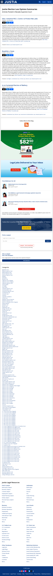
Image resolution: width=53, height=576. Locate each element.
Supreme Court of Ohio (7, 399)
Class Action (4, 287)
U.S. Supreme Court (6, 445)
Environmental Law (6, 310)
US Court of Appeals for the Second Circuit (11, 455)
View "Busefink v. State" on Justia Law (24, 75)
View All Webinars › (26, 209)
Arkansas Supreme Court (7, 275)
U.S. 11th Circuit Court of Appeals (9, 412)
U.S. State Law (30, 525)
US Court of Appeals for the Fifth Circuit (10, 450)
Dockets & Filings (6, 539)
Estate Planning (30, 495)
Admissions (29, 509)
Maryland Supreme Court (7, 344)
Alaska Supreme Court (6, 272)
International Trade (7, 515)
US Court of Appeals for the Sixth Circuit (10, 458)
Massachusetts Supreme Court (8, 345)
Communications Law (6, 290)
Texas (27, 539)
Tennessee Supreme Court (7, 406)
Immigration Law (5, 326)
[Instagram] (25, 571)
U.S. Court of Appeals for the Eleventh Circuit (11, 428)
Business (4, 505)
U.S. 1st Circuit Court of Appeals (8, 414)
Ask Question (26, 260)
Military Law (4, 349)
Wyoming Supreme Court (7, 473)
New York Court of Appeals (8, 364)
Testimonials (29, 559)
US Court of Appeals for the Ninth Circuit (10, 454)
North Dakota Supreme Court (8, 368)
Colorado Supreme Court (7, 288)
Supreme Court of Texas (7, 401)
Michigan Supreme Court (7, 348)
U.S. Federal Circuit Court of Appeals (9, 443)
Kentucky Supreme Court (7, 333)
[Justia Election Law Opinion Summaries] (11, 2)
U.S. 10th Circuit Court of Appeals (9, 411)
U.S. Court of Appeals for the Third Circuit (10, 441)
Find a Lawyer (6, 235)
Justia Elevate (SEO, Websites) (33, 553)
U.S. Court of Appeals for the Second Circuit (11, 435)
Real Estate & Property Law (8, 379)
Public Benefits (5, 377)
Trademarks (5, 557)
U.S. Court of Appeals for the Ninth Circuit (10, 434)
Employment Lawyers (7, 493)
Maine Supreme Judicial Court (8, 341)
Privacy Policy (37, 573)
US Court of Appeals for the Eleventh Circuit (11, 449)
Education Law (5, 304)
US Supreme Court (6, 462)
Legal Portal (13, 573)
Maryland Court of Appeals (7, 342)
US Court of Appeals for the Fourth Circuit (11, 453)
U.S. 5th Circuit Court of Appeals (8, 419)
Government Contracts (7, 318)
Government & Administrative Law (28, 114)
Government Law (5, 319)
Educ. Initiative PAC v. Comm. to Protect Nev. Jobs (20, 19)
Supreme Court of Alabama (8, 384)
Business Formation (7, 507)
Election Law (9, 44)
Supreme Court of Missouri (7, 395)
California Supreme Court (7, 283)
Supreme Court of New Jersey (8, 397)
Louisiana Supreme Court (7, 338)
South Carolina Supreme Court (8, 381)
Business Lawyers (6, 489)
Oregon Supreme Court (7, 372)
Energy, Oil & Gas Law (6, 308)
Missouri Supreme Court (7, 353)
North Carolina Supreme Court (8, 366)
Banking (3, 276)
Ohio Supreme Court (6, 369)
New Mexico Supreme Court (8, 362)
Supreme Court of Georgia (7, 388)
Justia (28, 568)
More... (3, 502)
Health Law (4, 322)
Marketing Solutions (32, 545)
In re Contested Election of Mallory (14, 85)
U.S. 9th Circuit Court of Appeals (8, 424)
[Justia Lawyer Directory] (33, 571)
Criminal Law (22, 78)
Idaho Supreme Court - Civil (8, 323)
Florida (28, 535)
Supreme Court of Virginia (7, 403)
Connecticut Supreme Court (8, 291)
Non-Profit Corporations (7, 365)
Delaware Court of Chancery (8, 299)
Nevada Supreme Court (17, 44)
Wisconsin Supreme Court (7, 472)
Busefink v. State (8, 51)
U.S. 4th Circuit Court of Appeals (8, 418)
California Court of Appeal (7, 280)
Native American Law (6, 356)
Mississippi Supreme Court (7, 352)
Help (23, 573)
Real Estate (4, 517)
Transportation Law (6, 410)
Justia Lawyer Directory (32, 549)
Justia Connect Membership (33, 547)
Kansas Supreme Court (7, 331)
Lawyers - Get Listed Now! (26, 245)
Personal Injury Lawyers (8, 499)
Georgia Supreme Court (7, 315)
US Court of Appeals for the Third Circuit (10, 461)
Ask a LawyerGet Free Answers (7, 254)
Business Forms (6, 551)
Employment (5, 511)
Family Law (4, 311)
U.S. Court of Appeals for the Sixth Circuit (10, 438)
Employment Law (5, 307)
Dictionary (28, 507)
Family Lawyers (5, 497)
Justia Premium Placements (33, 551)
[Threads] (27, 571)
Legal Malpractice (6, 337)
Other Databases (7, 545)
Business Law (5, 279)
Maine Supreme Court (6, 339)
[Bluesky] (29, 571)
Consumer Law (5, 294)
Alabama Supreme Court (7, 271)
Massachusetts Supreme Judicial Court (10, 346)
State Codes (29, 529)
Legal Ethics (4, 335)
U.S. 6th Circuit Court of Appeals (8, 420)
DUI (27, 493)
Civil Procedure (5, 284)
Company (19, 573)
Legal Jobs (4, 547)
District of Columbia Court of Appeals (10, 302)
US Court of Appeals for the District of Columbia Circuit (13, 446)
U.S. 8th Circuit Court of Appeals (8, 423)
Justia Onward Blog (31, 557)
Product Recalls (5, 553)
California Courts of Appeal (7, 281)
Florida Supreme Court (7, 312)
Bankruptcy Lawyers (7, 487)
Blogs (27, 517)
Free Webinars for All (8, 181)
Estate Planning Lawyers (8, 495)
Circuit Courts (5, 535)
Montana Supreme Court (7, 354)
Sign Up (49, 1)
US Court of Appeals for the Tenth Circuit (10, 459)
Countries (4, 559)
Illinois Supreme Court (6, 325)
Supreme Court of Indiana (7, 392)
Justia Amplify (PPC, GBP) (32, 555)
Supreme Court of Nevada (7, 396)
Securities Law (5, 380)
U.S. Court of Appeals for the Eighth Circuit (11, 427)
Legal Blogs (5, 549)
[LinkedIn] (20, 571)
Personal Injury (30, 499)
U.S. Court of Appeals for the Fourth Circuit (11, 433)
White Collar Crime (6, 470)
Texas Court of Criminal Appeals (9, 407)
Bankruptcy (4, 277)
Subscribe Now (26, 227)
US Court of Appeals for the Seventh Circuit (11, 457)
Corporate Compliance (7, 296)
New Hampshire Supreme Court (8, 360)
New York (28, 537)
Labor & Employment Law (7, 334)
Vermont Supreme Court (7, 466)
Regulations (5, 531)
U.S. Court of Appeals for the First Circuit (10, 431)
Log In (44, 1)
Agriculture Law (5, 269)
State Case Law (30, 531)
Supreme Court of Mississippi (8, 393)
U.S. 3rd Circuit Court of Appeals (8, 416)
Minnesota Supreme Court (7, 350)
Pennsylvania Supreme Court (8, 375)
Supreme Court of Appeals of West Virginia (11, 385)
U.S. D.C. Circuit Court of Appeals (9, 442)
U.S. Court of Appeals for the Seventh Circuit (11, 437)
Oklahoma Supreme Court (7, 370)
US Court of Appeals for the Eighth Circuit (10, 447)
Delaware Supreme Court (7, 300)
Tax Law (4, 404)
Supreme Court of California (8, 387)
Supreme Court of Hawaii (7, 389)
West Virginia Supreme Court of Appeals (10, 469)
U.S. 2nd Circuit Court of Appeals (9, 415)
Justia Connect (5, 573)
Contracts (4, 295)
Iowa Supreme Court (6, 330)
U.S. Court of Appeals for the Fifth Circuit (10, 430)
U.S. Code (4, 529)
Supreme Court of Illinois (7, 391)
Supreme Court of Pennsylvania (8, 400)
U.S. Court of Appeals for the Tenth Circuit (11, 439)
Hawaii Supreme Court (7, 321)
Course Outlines (30, 513)
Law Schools (29, 505)
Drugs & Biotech (5, 303)
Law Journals (29, 515)
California (28, 533)
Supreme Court (5, 533)
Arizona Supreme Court (7, 273)
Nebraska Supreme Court (7, 357)
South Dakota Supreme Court (8, 383)
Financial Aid (29, 511)
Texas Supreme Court (6, 408)
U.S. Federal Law (6, 525)
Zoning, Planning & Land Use (8, 474)
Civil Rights (9, 78)
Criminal (28, 489)
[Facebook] (23, 571)
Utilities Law (4, 465)
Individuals (29, 485)
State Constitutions (31, 527)
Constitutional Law (15, 78)
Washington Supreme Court (8, 468)
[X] (31, 571)
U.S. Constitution (6, 527)
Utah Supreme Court (6, 464)
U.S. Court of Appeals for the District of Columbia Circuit (14, 426)
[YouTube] (22, 571)
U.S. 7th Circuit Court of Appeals (8, 422)
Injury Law (4, 329)
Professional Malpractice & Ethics (9, 376)
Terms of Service (29, 573)
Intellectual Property (7, 513)
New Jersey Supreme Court (7, 361)
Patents (3, 373)
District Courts (5, 537)
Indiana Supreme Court (7, 327)
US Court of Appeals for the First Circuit (10, 451)
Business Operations (7, 509)
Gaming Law (4, 314)
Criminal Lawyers (6, 491)
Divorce (28, 491)
